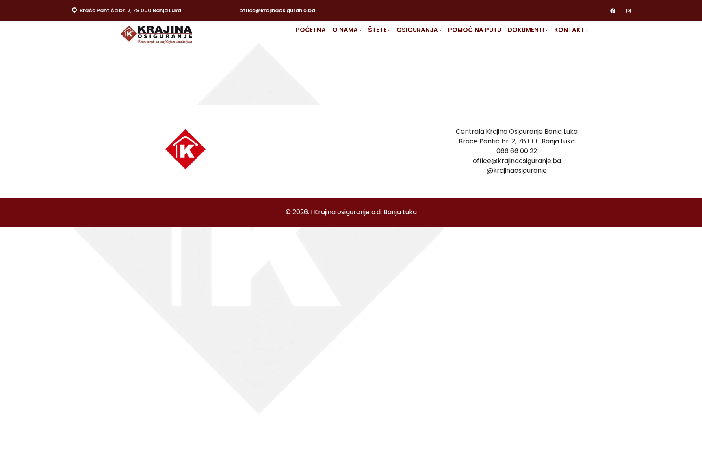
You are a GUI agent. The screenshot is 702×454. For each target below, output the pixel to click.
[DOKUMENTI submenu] (546, 30)
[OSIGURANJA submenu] (440, 30)
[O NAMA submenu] (360, 30)
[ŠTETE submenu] (389, 30)
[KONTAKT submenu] (587, 30)
